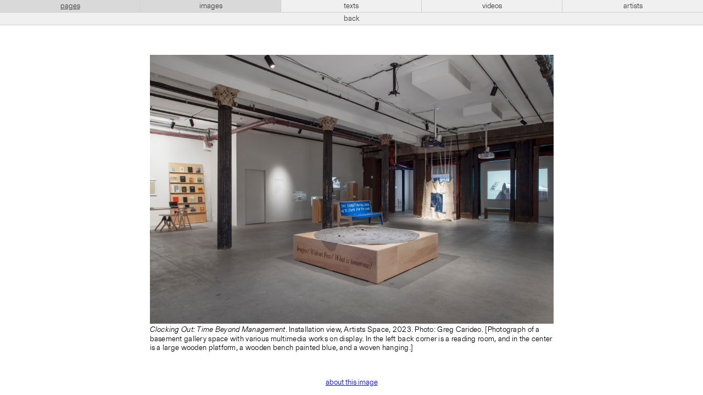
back (352, 18)
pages (70, 6)
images (210, 6)
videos (492, 6)
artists (633, 6)
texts (351, 6)
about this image (352, 382)
